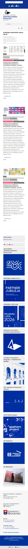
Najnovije (15, 37)
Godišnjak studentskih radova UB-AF (13, 55)
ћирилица (5, 239)
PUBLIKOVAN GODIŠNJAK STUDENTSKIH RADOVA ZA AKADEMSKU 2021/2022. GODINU (12, 125)
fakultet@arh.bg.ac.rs (9, 521)
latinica (10, 239)
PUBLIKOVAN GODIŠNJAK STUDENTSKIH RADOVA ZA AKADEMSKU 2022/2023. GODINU (12, 64)
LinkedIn (16, 6)
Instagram (18, 6)
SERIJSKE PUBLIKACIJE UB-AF (10, 40)
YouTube (12, 6)
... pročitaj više (6, 96)
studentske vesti (8, 60)
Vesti (5, 38)
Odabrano (6, 57)
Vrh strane (13, 543)
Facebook (9, 6)
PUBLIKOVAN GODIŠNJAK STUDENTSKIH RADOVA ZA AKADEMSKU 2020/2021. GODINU (12, 186)
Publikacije (12, 38)
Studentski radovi (19, 60)
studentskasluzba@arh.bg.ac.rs (12, 528)
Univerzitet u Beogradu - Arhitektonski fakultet (8, 37)
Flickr (14, 6)
